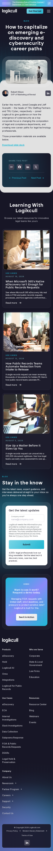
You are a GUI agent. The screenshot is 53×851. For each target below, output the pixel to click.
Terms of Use (27, 835)
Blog (31, 710)
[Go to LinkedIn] (27, 842)
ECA (4, 710)
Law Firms (34, 671)
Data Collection (10, 731)
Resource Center (38, 704)
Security (6, 807)
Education (34, 677)
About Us (7, 777)
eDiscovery (8, 655)
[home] (10, 11)
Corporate (34, 655)
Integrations (8, 679)
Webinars (34, 716)
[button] (48, 11)
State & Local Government (36, 663)
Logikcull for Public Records (12, 687)
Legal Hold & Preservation (8, 761)
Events (32, 722)
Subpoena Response (12, 737)
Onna (5, 673)
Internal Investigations (9, 718)
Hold (4, 661)
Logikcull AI (8, 667)
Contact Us (7, 813)
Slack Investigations (12, 725)
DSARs (5, 753)
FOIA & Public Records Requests (11, 745)
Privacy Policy (22, 536)
